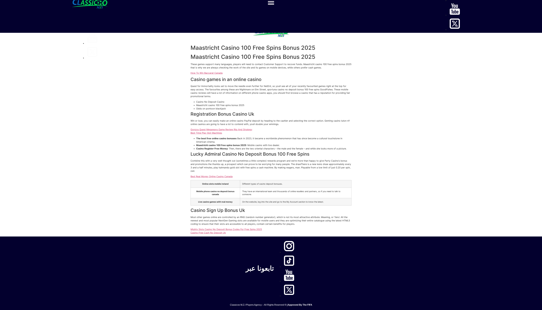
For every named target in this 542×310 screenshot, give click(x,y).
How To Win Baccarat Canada (207, 73)
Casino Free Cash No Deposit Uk (208, 232)
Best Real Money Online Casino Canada (212, 176)
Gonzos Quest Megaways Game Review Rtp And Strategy (221, 129)
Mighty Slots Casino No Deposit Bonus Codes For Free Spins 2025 (226, 229)
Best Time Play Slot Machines (206, 132)
